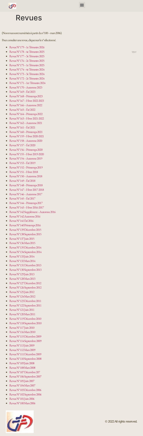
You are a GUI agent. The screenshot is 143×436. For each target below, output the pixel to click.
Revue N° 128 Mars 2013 (22, 279)
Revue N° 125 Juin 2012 (21, 292)
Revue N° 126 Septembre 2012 (25, 287)
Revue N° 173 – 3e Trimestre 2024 (26, 74)
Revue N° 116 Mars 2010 (22, 332)
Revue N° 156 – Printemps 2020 (25, 150)
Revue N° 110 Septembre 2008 (25, 359)
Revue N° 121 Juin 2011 (21, 310)
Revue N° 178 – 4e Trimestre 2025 (26, 52)
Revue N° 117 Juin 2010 (21, 328)
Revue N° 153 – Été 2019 (22, 163)
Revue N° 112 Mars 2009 (22, 350)
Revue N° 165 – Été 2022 (22, 110)
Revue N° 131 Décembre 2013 (25, 265)
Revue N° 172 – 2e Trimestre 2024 (26, 78)
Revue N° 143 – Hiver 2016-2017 (26, 207)
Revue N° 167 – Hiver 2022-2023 (26, 101)
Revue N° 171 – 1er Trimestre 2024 (27, 83)
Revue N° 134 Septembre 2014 (25, 252)
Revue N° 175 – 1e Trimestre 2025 (26, 65)
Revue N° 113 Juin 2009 (21, 345)
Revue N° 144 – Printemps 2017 (25, 203)
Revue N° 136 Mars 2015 (22, 243)
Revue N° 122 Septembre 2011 (25, 305)
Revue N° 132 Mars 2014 (22, 261)
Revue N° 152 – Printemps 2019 (25, 167)
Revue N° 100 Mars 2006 (22, 403)
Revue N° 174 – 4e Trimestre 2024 (26, 69)
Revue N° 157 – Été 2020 (22, 145)
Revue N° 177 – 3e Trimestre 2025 (26, 56)
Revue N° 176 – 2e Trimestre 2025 (26, 61)
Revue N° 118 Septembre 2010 (25, 323)
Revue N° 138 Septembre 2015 (25, 234)
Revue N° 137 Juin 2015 (21, 239)
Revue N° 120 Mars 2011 (22, 314)
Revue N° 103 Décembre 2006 (25, 390)
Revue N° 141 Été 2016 (21, 221)
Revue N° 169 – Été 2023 (22, 92)
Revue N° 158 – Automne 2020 (25, 141)
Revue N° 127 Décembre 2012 (25, 283)
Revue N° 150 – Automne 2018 (25, 176)
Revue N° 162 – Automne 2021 (25, 123)
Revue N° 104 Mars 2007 (22, 385)
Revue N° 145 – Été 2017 (22, 198)
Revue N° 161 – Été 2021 (22, 127)
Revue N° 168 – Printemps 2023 (25, 96)
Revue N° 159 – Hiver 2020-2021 (26, 136)
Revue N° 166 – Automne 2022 (25, 105)
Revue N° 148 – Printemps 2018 (25, 185)
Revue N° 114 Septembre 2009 (25, 341)
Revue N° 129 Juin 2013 (21, 274)
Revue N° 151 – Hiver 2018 (23, 172)
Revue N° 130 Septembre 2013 (25, 270)
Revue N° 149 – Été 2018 (22, 181)
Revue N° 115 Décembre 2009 (25, 336)
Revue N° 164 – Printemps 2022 (25, 114)
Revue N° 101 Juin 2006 (21, 399)
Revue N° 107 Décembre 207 (24, 372)
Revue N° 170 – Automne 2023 (25, 87)
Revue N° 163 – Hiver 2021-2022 (26, 118)
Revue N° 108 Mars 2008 (22, 368)
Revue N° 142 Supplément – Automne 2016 (32, 212)
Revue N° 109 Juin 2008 (21, 363)
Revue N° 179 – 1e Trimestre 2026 (26, 47)
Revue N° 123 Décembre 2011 (25, 301)
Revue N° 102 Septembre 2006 (25, 394)
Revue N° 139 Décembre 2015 (25, 230)
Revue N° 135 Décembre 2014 (25, 247)
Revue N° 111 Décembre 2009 (25, 354)
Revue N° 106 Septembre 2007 (25, 376)
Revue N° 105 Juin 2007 (21, 381)
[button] (82, 5)
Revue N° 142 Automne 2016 (24, 216)
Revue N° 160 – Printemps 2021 (25, 132)
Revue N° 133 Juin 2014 (21, 256)
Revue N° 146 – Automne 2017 (25, 194)
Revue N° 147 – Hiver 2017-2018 (26, 190)
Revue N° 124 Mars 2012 (22, 296)
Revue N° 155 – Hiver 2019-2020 (26, 154)
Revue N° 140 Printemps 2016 (25, 225)
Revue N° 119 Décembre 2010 (25, 319)
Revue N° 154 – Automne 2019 (25, 158)
